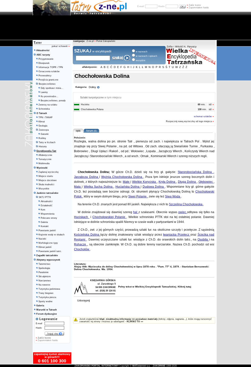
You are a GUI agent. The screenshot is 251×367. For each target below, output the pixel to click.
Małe (126, 182)
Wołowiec (138, 151)
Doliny (93, 87)
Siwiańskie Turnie (186, 146)
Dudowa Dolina (154, 186)
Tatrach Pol (192, 141)
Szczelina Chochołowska (186, 204)
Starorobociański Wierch (106, 156)
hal (135, 212)
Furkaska (207, 146)
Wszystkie (43, 188)
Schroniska (44, 109)
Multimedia (44, 163)
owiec (182, 212)
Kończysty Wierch (197, 151)
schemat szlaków (203, 116)
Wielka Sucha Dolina (99, 186)
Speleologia (44, 268)
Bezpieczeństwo (47, 84)
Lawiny (44, 92)
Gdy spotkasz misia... (52, 88)
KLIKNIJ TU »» (135, 321)
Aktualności (46, 201)
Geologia (42, 126)
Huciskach (81, 217)
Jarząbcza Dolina (86, 177)
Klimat (41, 121)
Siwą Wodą (173, 196)
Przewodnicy (44, 75)
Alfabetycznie (45, 155)
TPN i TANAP (45, 117)
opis (78, 130)
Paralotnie (43, 272)
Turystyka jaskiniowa (49, 289)
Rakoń (114, 151)
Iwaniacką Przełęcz (176, 234)
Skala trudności (46, 184)
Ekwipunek (44, 63)
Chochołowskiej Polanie (109, 217)
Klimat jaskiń (44, 247)
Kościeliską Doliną (87, 234)
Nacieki (42, 239)
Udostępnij (83, 300)
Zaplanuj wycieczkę (48, 172)
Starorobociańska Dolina (195, 172)
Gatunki (45, 134)
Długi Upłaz (99, 151)
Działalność (46, 205)
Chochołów (82, 249)
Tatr (130, 141)
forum (91, 130)
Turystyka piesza (47, 297)
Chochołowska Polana (91, 109)
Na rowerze (44, 285)
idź (211, 104)
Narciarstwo (44, 280)
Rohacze (80, 244)
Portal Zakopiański (105, 41)
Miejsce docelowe (47, 180)
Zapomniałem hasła (198, 7)
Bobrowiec (81, 151)
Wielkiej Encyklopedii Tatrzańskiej (155, 286)
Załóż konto (194, 5)
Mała (78, 186)
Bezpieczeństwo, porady (53, 100)
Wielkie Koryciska (144, 182)
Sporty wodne (45, 301)
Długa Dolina (187, 182)
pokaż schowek (61, 46)
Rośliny (42, 138)
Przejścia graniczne (48, 80)
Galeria (44, 222)
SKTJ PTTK (45, 197)
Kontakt (45, 226)
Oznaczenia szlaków (49, 71)
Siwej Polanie (108, 146)
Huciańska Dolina (128, 186)
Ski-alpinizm (44, 276)
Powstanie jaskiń (47, 230)
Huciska (84, 104)
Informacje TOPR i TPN (50, 67)
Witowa (138, 146)
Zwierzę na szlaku (47, 104)
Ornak (144, 156)
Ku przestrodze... (49, 96)
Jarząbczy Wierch (170, 151)
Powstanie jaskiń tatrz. (50, 251)
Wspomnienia (47, 214)
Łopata (151, 151)
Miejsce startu (45, 176)
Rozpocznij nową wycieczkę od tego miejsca (190, 121)
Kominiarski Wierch (164, 156)
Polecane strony (49, 218)
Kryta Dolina (167, 182)
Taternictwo (44, 264)
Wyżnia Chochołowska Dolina (122, 177)
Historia (43, 146)
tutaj (188, 286)
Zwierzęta (44, 130)
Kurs (43, 209)
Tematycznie (44, 159)
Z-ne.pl (90, 41)
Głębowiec (206, 182)
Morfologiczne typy (48, 243)
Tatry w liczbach (47, 142)
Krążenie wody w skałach (51, 234)
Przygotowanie (45, 59)
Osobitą (203, 239)
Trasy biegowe (45, 293)
